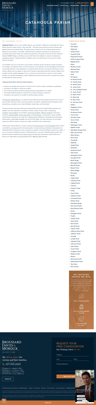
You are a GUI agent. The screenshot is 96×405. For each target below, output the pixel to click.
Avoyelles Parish (76, 158)
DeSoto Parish (75, 201)
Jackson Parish (75, 229)
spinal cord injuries (24, 115)
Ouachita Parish (75, 54)
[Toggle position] (90, 371)
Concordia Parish (76, 198)
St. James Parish (76, 87)
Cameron (73, 186)
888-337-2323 (83, 3)
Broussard (74, 173)
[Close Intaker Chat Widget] (92, 371)
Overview (73, 44)
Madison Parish (75, 254)
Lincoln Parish (75, 249)
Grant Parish (74, 221)
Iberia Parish (74, 224)
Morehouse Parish (76, 259)
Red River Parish (76, 67)
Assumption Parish (76, 155)
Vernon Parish (75, 120)
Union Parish (74, 115)
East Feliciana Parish (77, 208)
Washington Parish (76, 125)
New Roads (74, 46)
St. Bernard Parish (76, 79)
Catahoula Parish (19, 41)
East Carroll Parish (76, 206)
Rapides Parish (75, 62)
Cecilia (73, 191)
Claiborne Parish (76, 196)
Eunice (73, 211)
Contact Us (8, 379)
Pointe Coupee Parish (77, 59)
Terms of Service (50, 388)
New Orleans (75, 266)
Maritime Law (85, 5)
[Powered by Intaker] (86, 402)
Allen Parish (74, 153)
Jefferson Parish (75, 234)
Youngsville (74, 140)
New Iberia (74, 264)
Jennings (73, 236)
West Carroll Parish (76, 132)
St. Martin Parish (76, 95)
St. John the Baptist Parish (79, 90)
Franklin (73, 216)
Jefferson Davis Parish (77, 231)
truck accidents (13, 113)
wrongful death (50, 126)
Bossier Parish (75, 168)
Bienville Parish (75, 165)
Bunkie (73, 175)
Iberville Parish (75, 226)
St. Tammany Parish (76, 102)
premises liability (13, 115)
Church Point (75, 193)
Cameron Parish (75, 188)
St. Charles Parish (76, 82)
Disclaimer (43, 388)
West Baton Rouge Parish (78, 130)
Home (3, 41)
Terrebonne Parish (76, 112)
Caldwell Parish (75, 183)
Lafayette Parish (75, 241)
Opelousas (74, 49)
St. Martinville (75, 97)
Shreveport (74, 77)
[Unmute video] (77, 371)
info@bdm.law (20, 373)
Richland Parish (75, 69)
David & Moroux (15, 100)
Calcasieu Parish (75, 180)
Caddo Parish (75, 178)
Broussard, (7, 100)
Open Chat (48, 403)
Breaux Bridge (75, 170)
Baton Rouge (75, 160)
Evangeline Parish (76, 213)
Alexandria (74, 148)
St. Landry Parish (76, 92)
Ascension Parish (76, 150)
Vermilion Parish (75, 117)
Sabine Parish (75, 72)
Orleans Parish (75, 52)
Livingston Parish (76, 251)
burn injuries (37, 115)
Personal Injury (64, 5)
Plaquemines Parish (76, 57)
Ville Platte (74, 122)
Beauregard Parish (76, 163)
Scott (72, 74)
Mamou (73, 256)
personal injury (38, 126)
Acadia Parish (75, 145)
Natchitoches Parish (77, 261)
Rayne (72, 64)
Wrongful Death (74, 5)
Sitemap (31, 388)
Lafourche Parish (76, 244)
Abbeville (73, 143)
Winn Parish (74, 138)
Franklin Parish (75, 218)
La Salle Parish (75, 239)
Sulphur (73, 105)
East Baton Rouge (76, 203)
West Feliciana (75, 135)
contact (29, 134)
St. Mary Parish (75, 100)
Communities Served (10, 41)
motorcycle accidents (34, 113)
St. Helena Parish (76, 84)
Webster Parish (75, 127)
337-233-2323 (23, 136)
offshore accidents (46, 113)
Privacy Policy (37, 388)
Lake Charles (74, 246)
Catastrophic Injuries (52, 5)
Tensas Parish (75, 110)
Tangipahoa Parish (76, 107)
